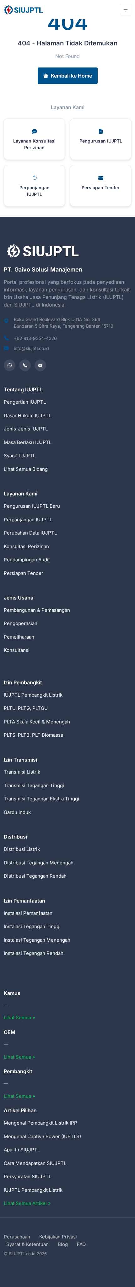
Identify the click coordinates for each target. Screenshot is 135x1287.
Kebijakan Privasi (58, 1237)
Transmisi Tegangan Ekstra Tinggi (41, 799)
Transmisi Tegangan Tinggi (34, 785)
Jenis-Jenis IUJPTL (26, 429)
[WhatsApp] (9, 365)
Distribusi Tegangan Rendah (35, 876)
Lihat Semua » (19, 1018)
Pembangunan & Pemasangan (37, 610)
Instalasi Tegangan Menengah (37, 940)
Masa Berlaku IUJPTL (27, 442)
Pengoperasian (20, 623)
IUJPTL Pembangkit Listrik (33, 695)
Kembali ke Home (71, 76)
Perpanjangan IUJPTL (28, 520)
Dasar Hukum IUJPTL (27, 415)
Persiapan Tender (23, 573)
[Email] (40, 365)
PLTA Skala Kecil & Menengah (37, 722)
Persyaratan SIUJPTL (27, 1176)
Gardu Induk (17, 812)
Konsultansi (17, 650)
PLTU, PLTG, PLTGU (26, 708)
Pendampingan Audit (27, 560)
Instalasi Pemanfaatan (28, 913)
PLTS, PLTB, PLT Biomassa (33, 735)
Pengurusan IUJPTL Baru (32, 506)
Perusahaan (17, 1237)
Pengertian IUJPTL (25, 402)
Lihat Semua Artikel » (27, 1203)
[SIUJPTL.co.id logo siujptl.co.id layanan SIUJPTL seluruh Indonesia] (24, 10)
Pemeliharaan (19, 637)
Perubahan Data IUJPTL (30, 533)
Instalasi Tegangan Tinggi (32, 926)
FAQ (81, 1244)
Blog (63, 1244)
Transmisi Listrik (22, 772)
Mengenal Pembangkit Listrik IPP (40, 1123)
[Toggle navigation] (125, 9)
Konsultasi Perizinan (26, 546)
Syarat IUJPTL (19, 456)
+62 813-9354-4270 (35, 338)
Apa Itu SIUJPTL (22, 1150)
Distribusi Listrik (22, 849)
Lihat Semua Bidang (26, 469)
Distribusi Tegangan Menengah (38, 863)
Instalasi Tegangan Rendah (33, 953)
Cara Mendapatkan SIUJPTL (35, 1163)
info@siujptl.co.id (31, 348)
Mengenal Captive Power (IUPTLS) (42, 1136)
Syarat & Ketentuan (27, 1244)
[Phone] (25, 365)
